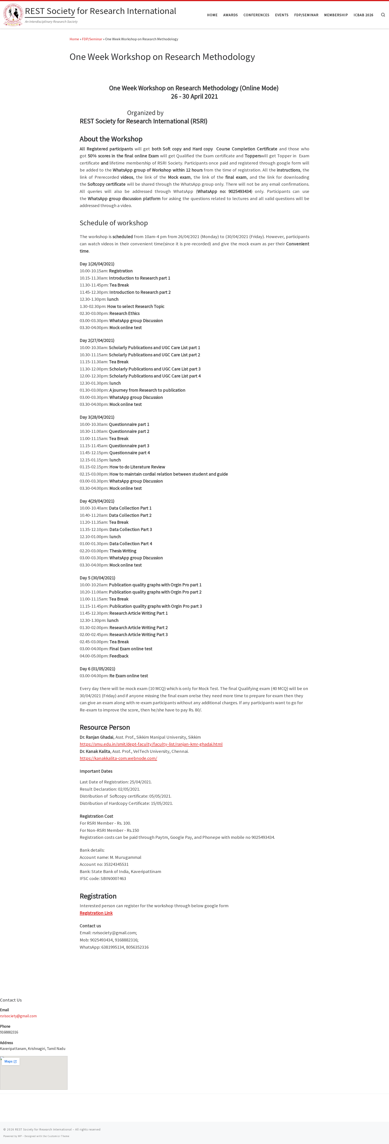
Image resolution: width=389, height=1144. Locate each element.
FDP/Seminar (92, 39)
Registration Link (96, 913)
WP (20, 1136)
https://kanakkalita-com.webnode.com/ (118, 758)
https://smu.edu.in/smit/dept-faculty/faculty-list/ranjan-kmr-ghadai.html (151, 744)
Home (74, 39)
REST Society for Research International (43, 1129)
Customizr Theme (58, 1136)
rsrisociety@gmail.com (18, 1015)
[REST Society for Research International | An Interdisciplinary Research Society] (13, 14)
